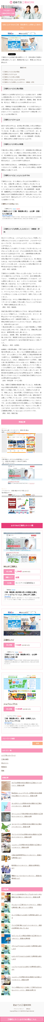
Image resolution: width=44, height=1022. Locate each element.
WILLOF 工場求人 (10, 566)
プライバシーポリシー (19, 1008)
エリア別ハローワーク (8, 755)
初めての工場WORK (22, 1005)
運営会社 (28, 1008)
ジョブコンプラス (10, 704)
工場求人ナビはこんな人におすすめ (13, 79)
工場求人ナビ (9, 640)
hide (24, 67)
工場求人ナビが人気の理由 (10, 72)
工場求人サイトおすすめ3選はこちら (22, 1019)
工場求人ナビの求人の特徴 (10, 77)
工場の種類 (4, 759)
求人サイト (4, 428)
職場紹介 (4, 767)
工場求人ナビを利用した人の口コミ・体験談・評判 (18, 82)
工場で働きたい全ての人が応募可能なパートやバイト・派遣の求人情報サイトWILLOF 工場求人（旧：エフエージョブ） (15, 461)
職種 (2, 770)
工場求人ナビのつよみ (9, 74)
